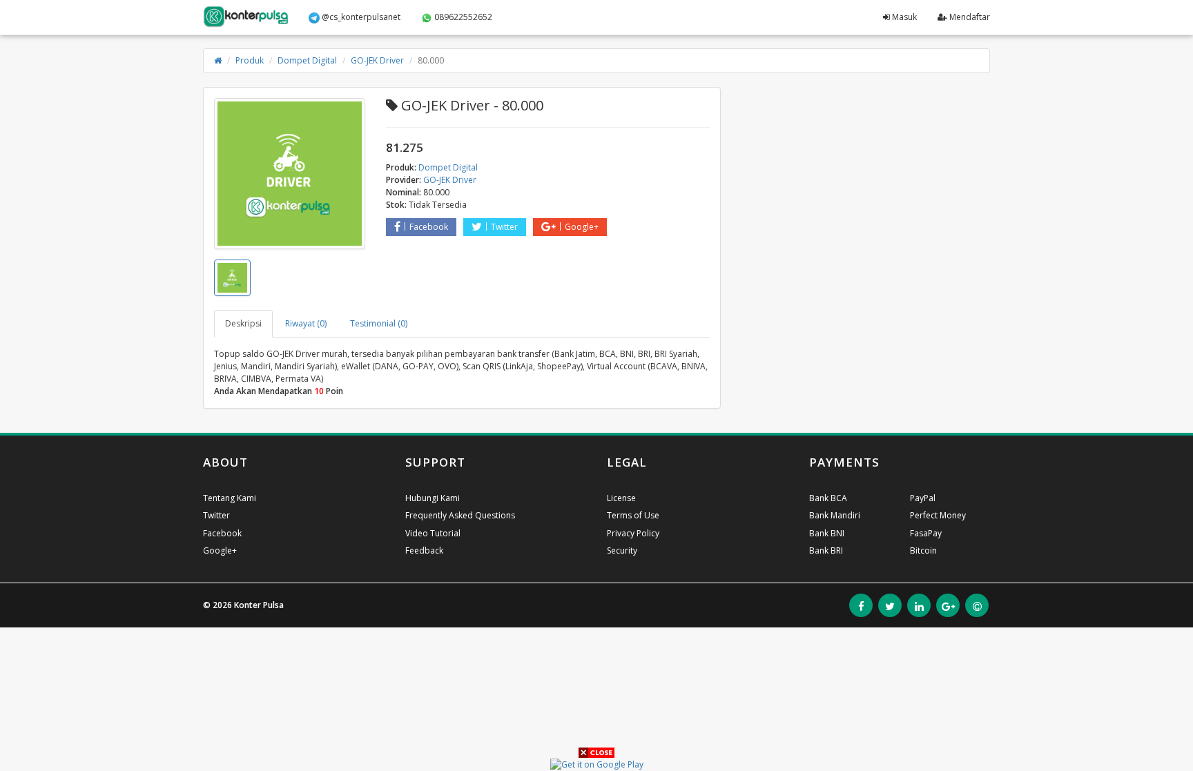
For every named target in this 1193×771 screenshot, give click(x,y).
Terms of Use (633, 515)
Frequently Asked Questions (460, 515)
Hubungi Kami (432, 498)
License (621, 498)
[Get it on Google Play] (596, 764)
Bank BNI (826, 533)
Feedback (424, 550)
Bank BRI (826, 550)
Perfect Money (938, 515)
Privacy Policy (633, 533)
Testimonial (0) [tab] (378, 323)
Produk (249, 60)
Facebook (428, 227)
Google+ (582, 227)
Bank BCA (828, 498)
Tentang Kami (229, 498)
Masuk (903, 17)
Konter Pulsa (259, 605)
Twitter (504, 227)
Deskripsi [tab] (243, 323)
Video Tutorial (432, 533)
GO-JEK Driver (377, 60)
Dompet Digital (307, 60)
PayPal (922, 498)
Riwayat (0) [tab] (306, 323)
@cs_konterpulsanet (360, 17)
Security (622, 550)
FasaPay (926, 533)
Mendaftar (968, 17)
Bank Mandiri (834, 515)
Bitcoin (923, 550)
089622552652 (462, 17)
